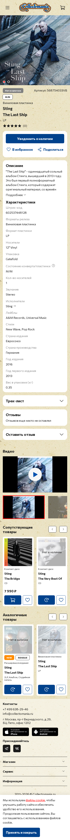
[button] (24, 507)
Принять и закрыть (21, 832)
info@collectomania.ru (18, 713)
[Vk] (17, 748)
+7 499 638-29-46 (15, 709)
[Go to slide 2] (8, 82)
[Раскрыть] (63, 761)
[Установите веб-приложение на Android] (45, 732)
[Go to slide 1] (4, 82)
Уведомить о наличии (35, 139)
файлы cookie (35, 800)
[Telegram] (6, 748)
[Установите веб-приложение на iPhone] (16, 732)
